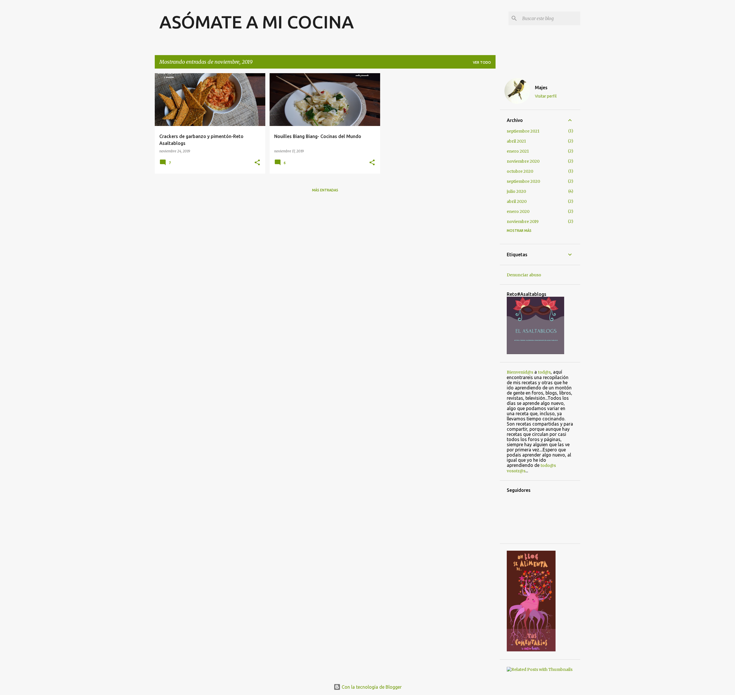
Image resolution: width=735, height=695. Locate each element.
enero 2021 (518, 151)
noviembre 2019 (523, 221)
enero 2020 (518, 211)
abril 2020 (517, 201)
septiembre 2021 (523, 131)
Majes (541, 87)
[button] (257, 163)
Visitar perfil (546, 96)
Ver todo (482, 62)
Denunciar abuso (524, 274)
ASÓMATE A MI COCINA (256, 22)
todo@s (548, 465)
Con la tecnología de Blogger (371, 687)
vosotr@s (516, 470)
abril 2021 (516, 141)
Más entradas (325, 190)
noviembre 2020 (523, 161)
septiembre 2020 (523, 181)
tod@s (544, 372)
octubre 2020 (520, 171)
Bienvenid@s (520, 372)
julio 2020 (516, 191)
